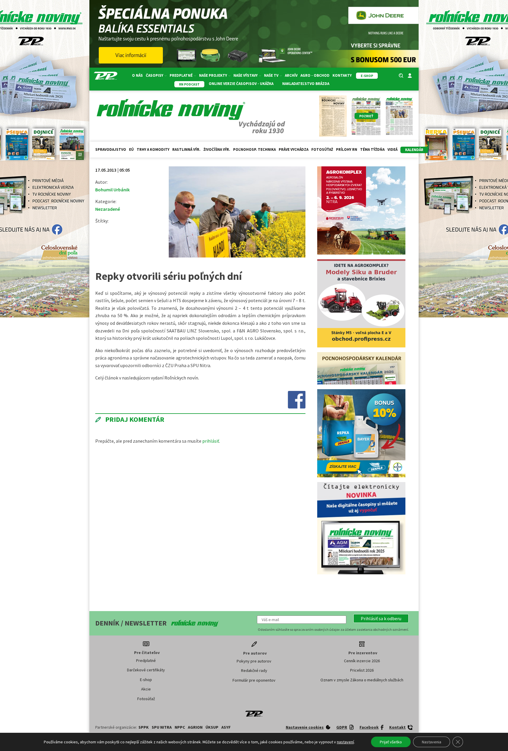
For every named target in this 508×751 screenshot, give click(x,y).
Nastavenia (431, 742)
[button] (381, 586)
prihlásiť (210, 441)
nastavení (345, 742)
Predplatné (146, 628)
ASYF (226, 695)
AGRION (195, 695)
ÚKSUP (211, 695)
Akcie (146, 656)
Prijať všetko (391, 742)
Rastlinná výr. (186, 149)
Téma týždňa (372, 149)
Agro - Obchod (315, 75)
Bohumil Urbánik (112, 190)
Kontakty (342, 75)
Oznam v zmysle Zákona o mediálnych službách (361, 647)
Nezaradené (107, 209)
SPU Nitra (162, 695)
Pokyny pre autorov (254, 628)
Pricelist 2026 (362, 637)
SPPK (143, 695)
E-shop (146, 647)
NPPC (180, 695)
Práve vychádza (293, 149)
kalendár (414, 149)
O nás (137, 75)
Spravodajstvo (110, 149)
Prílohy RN (346, 149)
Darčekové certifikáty (146, 637)
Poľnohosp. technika (254, 149)
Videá (392, 149)
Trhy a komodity (153, 149)
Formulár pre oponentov (254, 647)
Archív (291, 75)
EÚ (131, 149)
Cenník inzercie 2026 (362, 628)
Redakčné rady (254, 638)
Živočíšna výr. (216, 149)
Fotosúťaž (322, 149)
